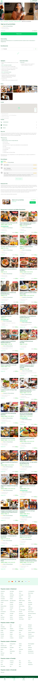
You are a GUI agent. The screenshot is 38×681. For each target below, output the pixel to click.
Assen (2, 604)
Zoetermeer (30, 617)
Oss (19, 607)
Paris (20, 664)
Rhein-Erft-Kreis (31, 653)
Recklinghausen (30, 651)
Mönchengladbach (31, 643)
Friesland (11, 607)
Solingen (2, 654)
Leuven (20, 624)
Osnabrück (30, 649)
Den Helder (12, 591)
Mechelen (20, 630)
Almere (2, 595)
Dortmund (2, 653)
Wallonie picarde (31, 636)
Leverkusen (21, 649)
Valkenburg (30, 602)
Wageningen (30, 607)
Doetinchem (12, 595)
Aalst (2, 624)
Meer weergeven (19, 178)
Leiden (20, 596)
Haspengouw (12, 630)
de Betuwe (2, 613)
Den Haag (2, 619)
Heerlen (11, 617)
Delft (1, 615)
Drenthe (11, 598)
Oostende (20, 637)
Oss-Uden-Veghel (22, 609)
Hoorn (20, 593)
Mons (20, 632)
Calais (2, 664)
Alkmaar (2, 593)
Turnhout (29, 630)
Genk (11, 624)
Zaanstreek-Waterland (32, 613)
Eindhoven (11, 602)
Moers (20, 651)
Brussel (2, 632)
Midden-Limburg (22, 600)
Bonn (2, 651)
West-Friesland (30, 611)
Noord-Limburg (21, 606)
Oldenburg (30, 647)
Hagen (11, 653)
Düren (11, 645)
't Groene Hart (12, 611)
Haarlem (11, 615)
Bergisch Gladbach (4, 647)
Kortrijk (11, 636)
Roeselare (30, 626)
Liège (20, 626)
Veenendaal (30, 604)
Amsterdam (3, 598)
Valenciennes (30, 664)
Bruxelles (2, 634)
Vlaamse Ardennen (31, 632)
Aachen (2, 643)
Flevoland (11, 606)
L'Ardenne (11, 637)
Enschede (11, 604)
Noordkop (20, 604)
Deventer (11, 593)
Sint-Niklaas (30, 628)
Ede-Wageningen (13, 600)
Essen (11, 649)
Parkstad (20, 611)
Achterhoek (3, 591)
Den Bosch (2, 617)
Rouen (29, 660)
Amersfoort (3, 596)
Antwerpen (3, 626)
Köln (20, 647)
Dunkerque (12, 660)
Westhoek (30, 637)
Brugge (2, 630)
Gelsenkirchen (12, 651)
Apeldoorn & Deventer (4, 600)
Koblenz (20, 643)
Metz (20, 660)
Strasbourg (30, 662)
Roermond (21, 613)
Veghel (29, 606)
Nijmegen (20, 602)
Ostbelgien (30, 624)
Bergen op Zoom (3, 606)
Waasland (29, 634)
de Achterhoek (3, 611)
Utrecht (29, 600)
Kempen (11, 634)
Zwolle (29, 619)
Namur (20, 634)
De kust (2, 637)
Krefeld (20, 645)
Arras (2, 662)
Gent (11, 626)
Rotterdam (21, 617)
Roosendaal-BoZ (22, 615)
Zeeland (29, 615)
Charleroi (2, 636)
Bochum (2, 649)
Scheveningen (21, 619)
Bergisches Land (3, 645)
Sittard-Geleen (30, 593)
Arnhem (2, 602)
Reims (20, 666)
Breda (2, 609)
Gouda (11, 609)
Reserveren (33, 202)
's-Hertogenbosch (31, 591)
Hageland (11, 628)
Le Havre (11, 664)
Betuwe (2, 607)
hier (3, 65)
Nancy (20, 662)
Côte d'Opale (3, 666)
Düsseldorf (12, 647)
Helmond (11, 619)
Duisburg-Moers (12, 643)
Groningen (11, 613)
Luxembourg (21, 628)
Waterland (30, 609)
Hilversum (20, 591)
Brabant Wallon (3, 628)
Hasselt (11, 632)
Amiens (2, 660)
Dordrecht (11, 596)
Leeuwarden (21, 595)
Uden (29, 598)
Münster (29, 645)
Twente (29, 596)
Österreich (2, 672)
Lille (10, 666)
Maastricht (21, 598)
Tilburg (29, 595)
